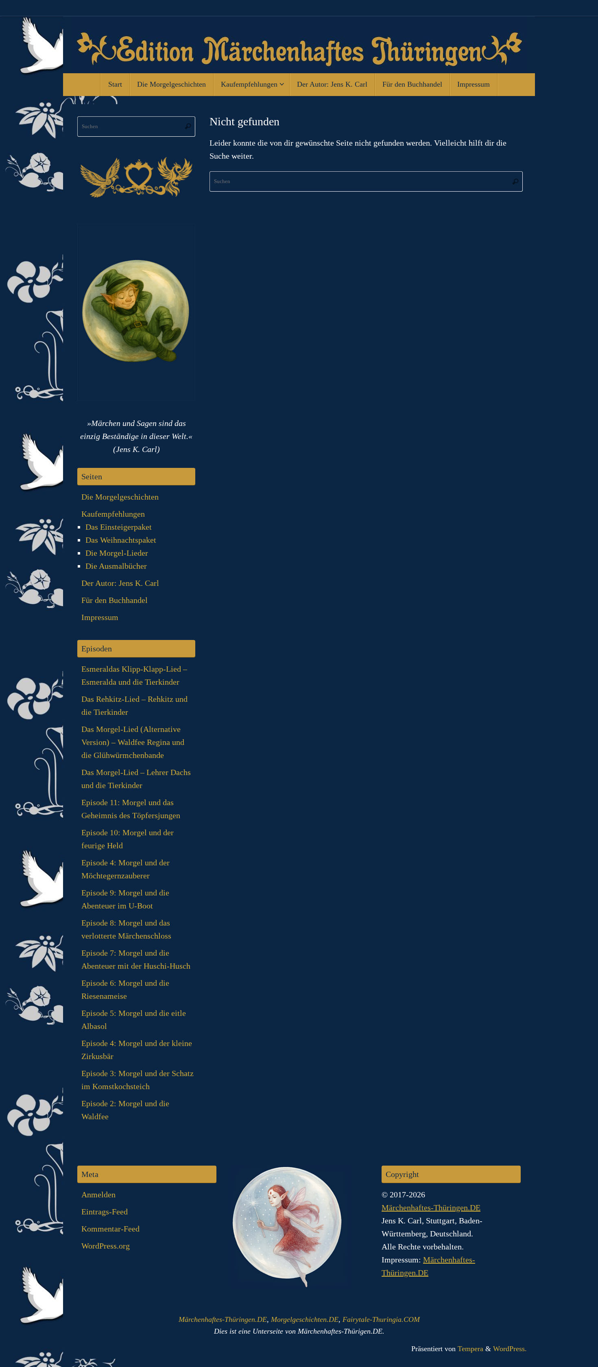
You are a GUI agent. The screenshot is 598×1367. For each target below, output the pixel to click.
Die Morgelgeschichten (120, 496)
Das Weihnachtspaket (120, 539)
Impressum (99, 617)
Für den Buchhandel (114, 600)
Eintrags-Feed (104, 1211)
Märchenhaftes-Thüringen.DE (431, 1207)
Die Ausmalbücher (116, 565)
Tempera (470, 1349)
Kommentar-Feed (110, 1228)
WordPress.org (105, 1245)
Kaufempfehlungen (113, 513)
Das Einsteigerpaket (118, 526)
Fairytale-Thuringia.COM (381, 1319)
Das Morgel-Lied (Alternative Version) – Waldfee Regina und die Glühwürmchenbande (132, 742)
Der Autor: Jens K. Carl (120, 583)
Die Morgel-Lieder (116, 552)
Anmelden (98, 1194)
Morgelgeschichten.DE (304, 1319)
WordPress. (510, 1349)
